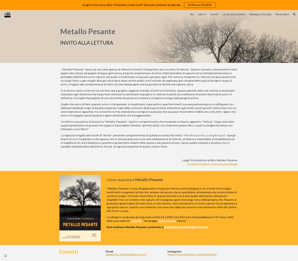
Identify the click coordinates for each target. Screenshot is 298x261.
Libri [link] (200, 14)
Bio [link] (192, 14)
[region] (149, 5)
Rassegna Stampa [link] (260, 14)
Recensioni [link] (282, 14)
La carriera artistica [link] (233, 14)
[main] (95, 36)
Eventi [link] (214, 14)
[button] (294, 14)
